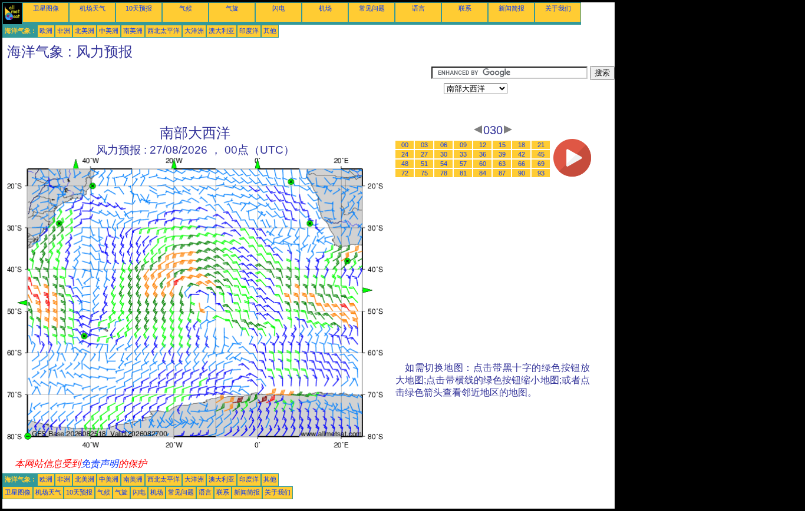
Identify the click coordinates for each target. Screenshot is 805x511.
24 (404, 154)
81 (463, 173)
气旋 (232, 8)
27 (424, 154)
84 (482, 173)
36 (482, 154)
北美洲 (84, 30)
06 (443, 144)
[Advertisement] (216, 92)
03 (424, 144)
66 (521, 163)
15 (502, 144)
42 (521, 154)
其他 (269, 30)
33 (463, 154)
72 (404, 173)
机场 (325, 8)
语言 (418, 8)
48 (404, 163)
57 (463, 163)
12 (482, 144)
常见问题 (372, 8)
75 (424, 173)
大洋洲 (194, 30)
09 (463, 144)
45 (541, 154)
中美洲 (108, 30)
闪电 (278, 8)
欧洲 (45, 30)
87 (502, 173)
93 (541, 173)
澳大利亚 (222, 30)
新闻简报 (511, 8)
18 (521, 144)
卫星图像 (46, 8)
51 (424, 163)
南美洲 (133, 30)
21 (541, 144)
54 (443, 163)
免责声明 (99, 464)
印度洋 (249, 30)
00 (404, 144)
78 (443, 173)
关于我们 (558, 8)
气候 (185, 8)
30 (443, 154)
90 (521, 173)
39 (502, 154)
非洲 (63, 30)
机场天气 (92, 8)
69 (541, 163)
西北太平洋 (163, 30)
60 (482, 163)
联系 (464, 8)
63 (502, 163)
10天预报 (139, 8)
